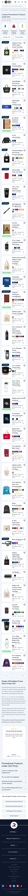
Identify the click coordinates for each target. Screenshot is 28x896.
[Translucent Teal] (13, 211)
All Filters (5, 37)
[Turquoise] (19, 300)
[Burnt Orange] (23, 612)
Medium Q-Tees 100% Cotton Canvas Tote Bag (17, 45)
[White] (19, 50)
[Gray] (23, 89)
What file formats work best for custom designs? (12, 782)
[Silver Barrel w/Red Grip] (13, 209)
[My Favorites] (22, 2)
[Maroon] (15, 50)
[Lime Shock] (21, 490)
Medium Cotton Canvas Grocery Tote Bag (17, 467)
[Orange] (19, 69)
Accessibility (14, 865)
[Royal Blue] (13, 141)
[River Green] (17, 248)
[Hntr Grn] (13, 89)
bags (14, 697)
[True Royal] (23, 490)
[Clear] (13, 388)
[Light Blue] (13, 336)
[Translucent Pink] (21, 209)
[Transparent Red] (19, 356)
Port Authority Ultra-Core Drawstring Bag (17, 484)
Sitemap (14, 881)
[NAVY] (15, 175)
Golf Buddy (15, 572)
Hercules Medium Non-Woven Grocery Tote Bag (17, 152)
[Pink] (19, 108)
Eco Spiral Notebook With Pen (15, 120)
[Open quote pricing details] (23, 58)
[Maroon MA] (21, 69)
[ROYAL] (19, 175)
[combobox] (14, 6)
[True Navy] (13, 490)
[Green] (23, 69)
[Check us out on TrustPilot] (25, 886)
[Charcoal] (17, 509)
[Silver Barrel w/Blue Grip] (15, 209)
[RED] (13, 175)
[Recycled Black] (17, 336)
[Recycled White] (13, 338)
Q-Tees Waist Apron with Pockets (16, 523)
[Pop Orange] (15, 663)
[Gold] (13, 52)
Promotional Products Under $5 (14, 806)
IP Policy (14, 878)
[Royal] (17, 50)
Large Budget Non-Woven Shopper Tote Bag (17, 83)
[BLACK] (21, 175)
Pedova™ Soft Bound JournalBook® (16, 294)
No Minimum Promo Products (14, 811)
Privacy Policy (14, 871)
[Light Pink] (13, 50)
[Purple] (15, 69)
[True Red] (21, 663)
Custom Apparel (14, 816)
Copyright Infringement (14, 876)
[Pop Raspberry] (19, 452)
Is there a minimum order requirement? (10, 772)
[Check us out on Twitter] (6, 886)
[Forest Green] (17, 490)
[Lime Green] (19, 158)
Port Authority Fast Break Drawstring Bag (17, 658)
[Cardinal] (15, 490)
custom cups (8, 697)
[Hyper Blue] (19, 663)
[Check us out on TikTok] (21, 886)
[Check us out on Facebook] (3, 886)
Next (23, 675)
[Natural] (13, 230)
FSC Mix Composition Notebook (16, 225)
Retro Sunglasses (17, 539)
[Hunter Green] (19, 612)
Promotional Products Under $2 (14, 801)
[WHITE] (17, 175)
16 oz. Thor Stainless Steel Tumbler (16, 189)
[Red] (13, 91)
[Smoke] (13, 646)
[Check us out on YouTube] (17, 886)
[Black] (21, 50)
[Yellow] (21, 89)
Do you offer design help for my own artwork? (12, 789)
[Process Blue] (19, 89)
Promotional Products (14, 10)
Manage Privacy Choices (14, 867)
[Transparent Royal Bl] (17, 356)
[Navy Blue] (17, 69)
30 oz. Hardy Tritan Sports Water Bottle (16, 383)
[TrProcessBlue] (15, 356)
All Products (5, 10)
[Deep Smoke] (17, 663)
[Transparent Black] (13, 356)
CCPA (14, 874)
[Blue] (13, 71)
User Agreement (14, 869)
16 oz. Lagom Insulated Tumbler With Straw (17, 242)
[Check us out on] (14, 886)
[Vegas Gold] (13, 454)
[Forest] (23, 50)
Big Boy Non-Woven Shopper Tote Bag (17, 431)
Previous (6, 675)
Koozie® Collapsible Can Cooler (15, 607)
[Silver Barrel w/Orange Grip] (23, 209)
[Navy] (15, 89)
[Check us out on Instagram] (10, 886)
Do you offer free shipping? (10, 777)
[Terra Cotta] (15, 300)
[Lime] (15, 108)
